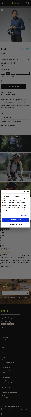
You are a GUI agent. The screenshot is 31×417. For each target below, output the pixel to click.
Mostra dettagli (23, 215)
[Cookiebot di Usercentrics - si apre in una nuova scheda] (23, 191)
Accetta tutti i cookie (15, 219)
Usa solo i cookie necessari (15, 224)
